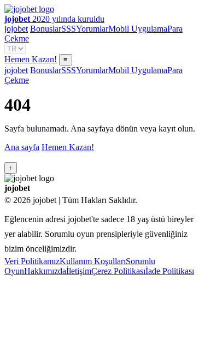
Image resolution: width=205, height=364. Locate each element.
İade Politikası (169, 271)
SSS (68, 28)
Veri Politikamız (32, 261)
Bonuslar (45, 28)
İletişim (78, 271)
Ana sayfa (21, 147)
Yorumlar (92, 28)
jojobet (16, 28)
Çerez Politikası (118, 271)
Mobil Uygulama (137, 28)
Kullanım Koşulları (93, 261)
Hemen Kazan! (30, 59)
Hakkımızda (45, 271)
